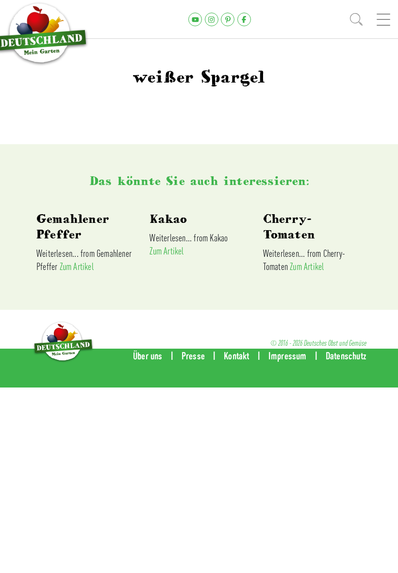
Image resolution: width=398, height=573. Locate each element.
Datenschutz (346, 355)
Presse (193, 355)
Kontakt (236, 355)
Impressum (287, 355)
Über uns (148, 355)
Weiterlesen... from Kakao (188, 237)
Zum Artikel (77, 266)
